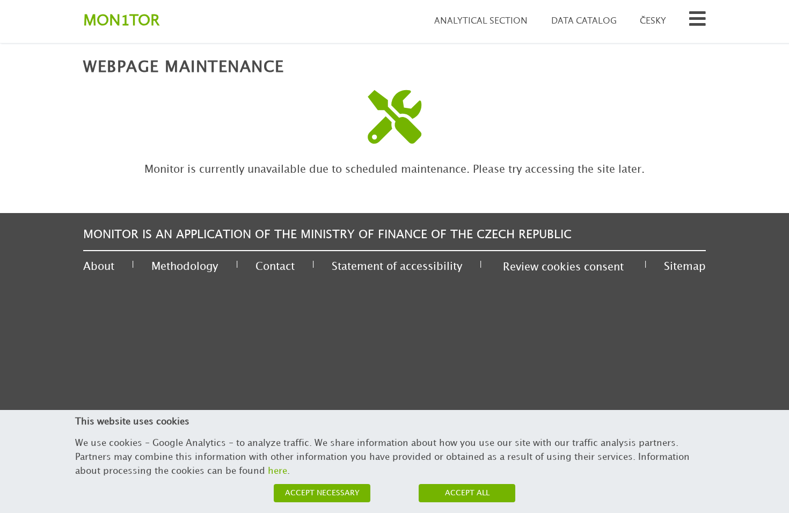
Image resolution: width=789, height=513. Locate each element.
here (277, 471)
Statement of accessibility (397, 267)
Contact (275, 267)
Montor (121, 21)
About (98, 267)
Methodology (184, 267)
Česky (653, 21)
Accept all (467, 492)
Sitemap (685, 267)
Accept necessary (322, 492)
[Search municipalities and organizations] (697, 22)
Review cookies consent (563, 267)
